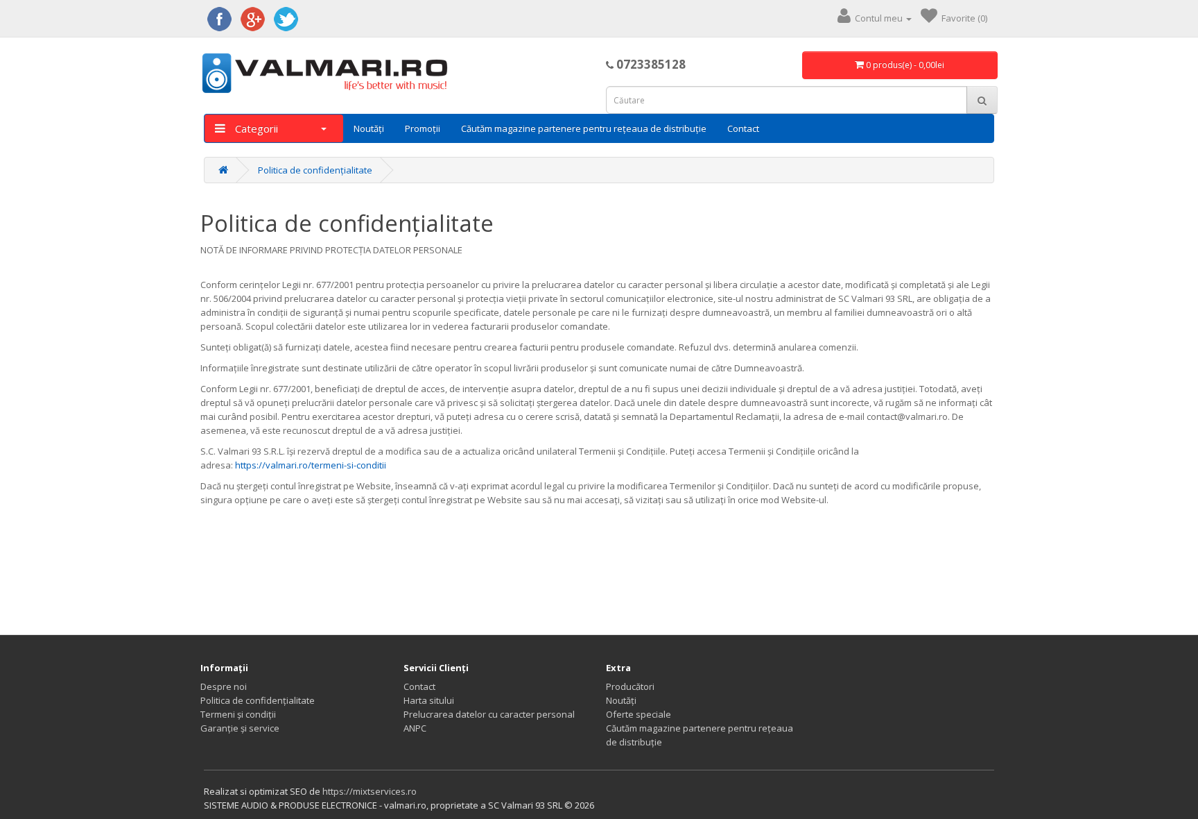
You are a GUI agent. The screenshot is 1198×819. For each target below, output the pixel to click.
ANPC (414, 728)
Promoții (422, 128)
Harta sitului (428, 700)
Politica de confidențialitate (315, 170)
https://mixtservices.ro (369, 791)
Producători (630, 686)
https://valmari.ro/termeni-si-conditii (310, 465)
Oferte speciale (638, 714)
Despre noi (223, 686)
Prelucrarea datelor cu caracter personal (489, 714)
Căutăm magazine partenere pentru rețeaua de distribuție (583, 128)
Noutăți (369, 128)
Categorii (255, 128)
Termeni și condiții (238, 714)
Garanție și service (239, 728)
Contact (743, 128)
